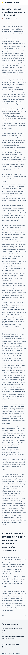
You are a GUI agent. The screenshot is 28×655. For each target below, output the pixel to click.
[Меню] (25, 2)
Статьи (15, 18)
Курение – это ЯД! (12, 2)
